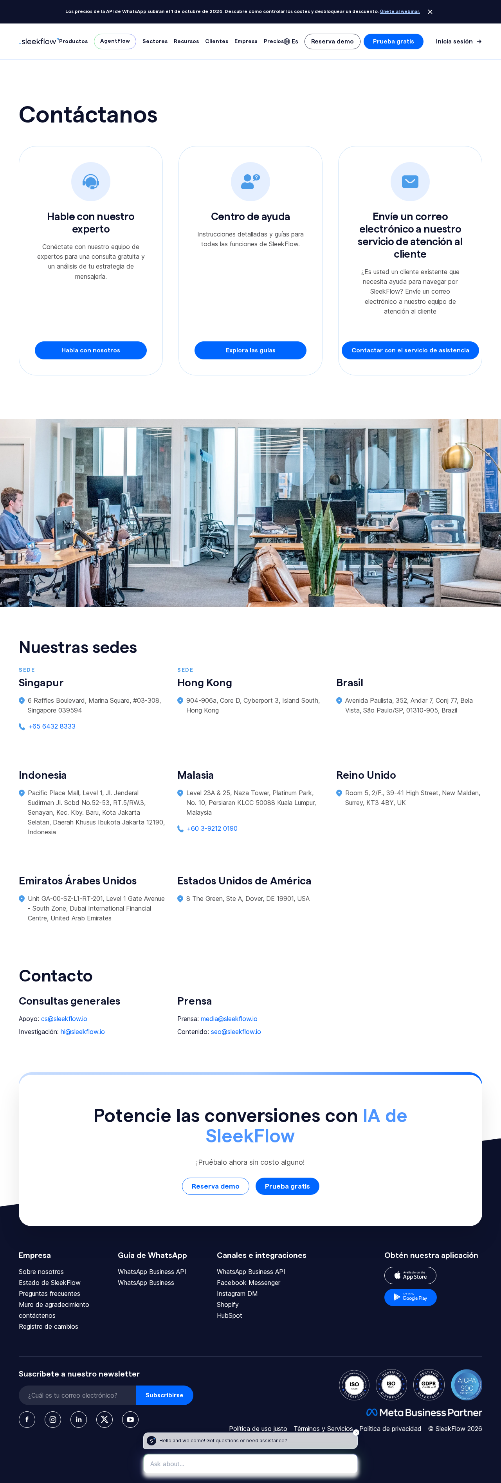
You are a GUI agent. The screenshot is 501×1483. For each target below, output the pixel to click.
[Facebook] (27, 1419)
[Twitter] (104, 1419)
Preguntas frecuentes (49, 1293)
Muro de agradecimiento (54, 1304)
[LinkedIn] (78, 1419)
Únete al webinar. (400, 11)
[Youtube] (130, 1419)
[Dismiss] (430, 11)
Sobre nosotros (41, 1272)
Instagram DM (237, 1293)
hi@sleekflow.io (83, 1032)
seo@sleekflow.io (236, 1032)
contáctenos (37, 1315)
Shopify (228, 1304)
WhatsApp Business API (152, 1272)
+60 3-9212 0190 (212, 828)
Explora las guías (251, 350)
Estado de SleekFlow (50, 1282)
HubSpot (229, 1315)
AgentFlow (115, 41)
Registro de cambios (48, 1326)
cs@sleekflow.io (64, 1019)
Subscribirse (165, 1395)
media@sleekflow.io (229, 1019)
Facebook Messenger (248, 1282)
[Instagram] (53, 1419)
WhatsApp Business (146, 1282)
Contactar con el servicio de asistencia (410, 350)
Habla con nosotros (90, 350)
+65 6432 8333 (52, 726)
